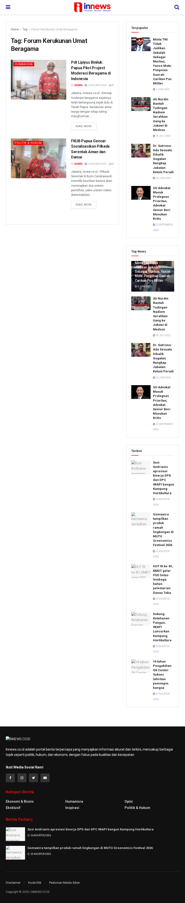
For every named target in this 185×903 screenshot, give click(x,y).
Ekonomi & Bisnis (20, 801)
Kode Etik (34, 882)
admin (78, 85)
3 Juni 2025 (162, 89)
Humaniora (24, 64)
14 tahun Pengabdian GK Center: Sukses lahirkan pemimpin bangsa (162, 675)
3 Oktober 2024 (97, 85)
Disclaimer (13, 882)
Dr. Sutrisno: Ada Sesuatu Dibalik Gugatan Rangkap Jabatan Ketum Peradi (163, 159)
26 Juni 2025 (163, 178)
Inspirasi (72, 808)
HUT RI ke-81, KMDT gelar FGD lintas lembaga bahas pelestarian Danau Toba (163, 579)
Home (15, 29)
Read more (84, 126)
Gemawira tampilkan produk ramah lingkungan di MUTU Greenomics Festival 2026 (90, 848)
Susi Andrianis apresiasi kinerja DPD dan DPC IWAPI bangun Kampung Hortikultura (90, 829)
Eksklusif (13, 808)
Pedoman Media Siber (64, 882)
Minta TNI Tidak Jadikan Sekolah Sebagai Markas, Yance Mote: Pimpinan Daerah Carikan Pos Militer (162, 61)
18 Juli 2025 (163, 136)
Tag (25, 29)
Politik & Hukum (28, 142)
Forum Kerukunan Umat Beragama (54, 29)
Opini (129, 801)
